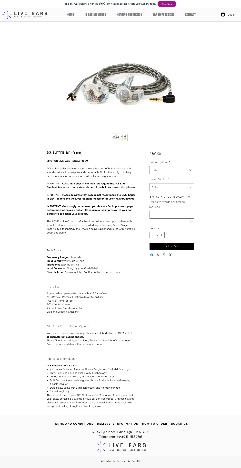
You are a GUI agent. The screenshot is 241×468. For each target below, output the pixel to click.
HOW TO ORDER (154, 423)
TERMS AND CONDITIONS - (74, 423)
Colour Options (160, 162)
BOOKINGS (179, 423)
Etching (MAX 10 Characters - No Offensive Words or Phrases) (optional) (170, 202)
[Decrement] (152, 235)
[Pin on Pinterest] (158, 255)
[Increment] (162, 235)
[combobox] (172, 170)
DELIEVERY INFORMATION (117, 423)
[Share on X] (170, 255)
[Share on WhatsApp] (164, 255)
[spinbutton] (157, 235)
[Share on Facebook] (152, 255)
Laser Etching (159, 179)
